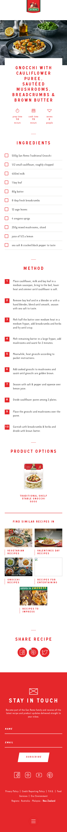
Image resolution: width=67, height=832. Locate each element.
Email (9, 743)
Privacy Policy (12, 791)
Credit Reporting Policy (33, 791)
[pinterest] (50, 774)
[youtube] (39, 774)
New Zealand (49, 800)
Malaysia (36, 800)
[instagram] (28, 774)
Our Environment (39, 796)
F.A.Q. (51, 791)
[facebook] (17, 774)
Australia (26, 800)
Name (9, 729)
